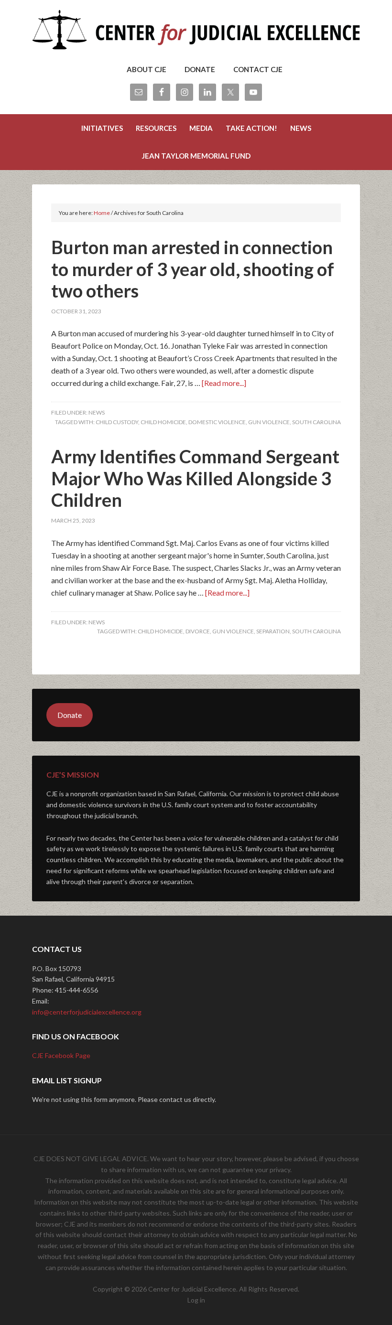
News (96, 412)
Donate (69, 714)
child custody (117, 422)
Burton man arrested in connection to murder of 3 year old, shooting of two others (192, 268)
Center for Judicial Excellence (196, 33)
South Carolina (316, 422)
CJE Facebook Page (61, 1055)
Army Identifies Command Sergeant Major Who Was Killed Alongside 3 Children (195, 478)
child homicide (163, 422)
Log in (196, 1300)
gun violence (269, 422)
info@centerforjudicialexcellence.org (87, 1012)
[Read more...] (224, 382)
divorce (197, 631)
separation (273, 631)
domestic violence (217, 422)
